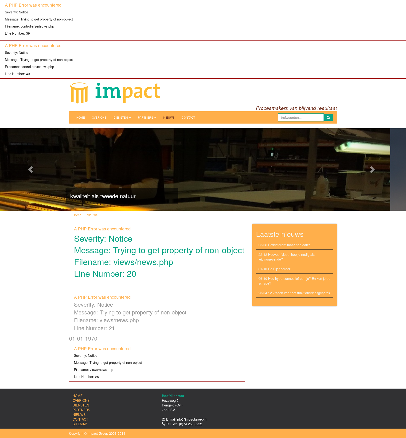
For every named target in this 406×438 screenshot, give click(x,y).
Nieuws (92, 215)
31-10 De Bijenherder (274, 268)
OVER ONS (99, 117)
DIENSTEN (121, 117)
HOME (80, 117)
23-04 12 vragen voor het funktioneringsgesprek (294, 292)
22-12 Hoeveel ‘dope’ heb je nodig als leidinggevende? (286, 256)
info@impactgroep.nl (191, 419)
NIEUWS (169, 117)
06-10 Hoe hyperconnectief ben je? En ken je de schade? (294, 280)
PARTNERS (146, 117)
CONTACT (188, 117)
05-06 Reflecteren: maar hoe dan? (284, 244)
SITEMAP (80, 424)
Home (77, 215)
